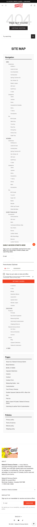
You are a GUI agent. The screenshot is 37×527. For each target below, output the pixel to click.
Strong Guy (13, 129)
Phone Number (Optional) (10, 264)
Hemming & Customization (17, 321)
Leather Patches (15, 242)
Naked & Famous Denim (14, 327)
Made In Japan (14, 83)
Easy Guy (13, 127)
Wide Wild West (14, 209)
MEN (7, 62)
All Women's (14, 142)
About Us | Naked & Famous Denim (16, 361)
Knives (12, 230)
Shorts (12, 181)
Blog (12, 339)
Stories (10, 337)
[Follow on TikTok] (22, 520)
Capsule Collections (15, 342)
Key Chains (13, 227)
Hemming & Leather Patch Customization (17, 406)
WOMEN (8, 138)
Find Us (8, 398)
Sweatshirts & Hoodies (16, 105)
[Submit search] (33, 36)
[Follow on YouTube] (18, 520)
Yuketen (13, 305)
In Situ (12, 288)
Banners (13, 239)
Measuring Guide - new (12, 383)
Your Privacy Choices (12, 389)
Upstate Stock (14, 299)
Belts (12, 184)
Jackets (12, 99)
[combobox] (7, 268)
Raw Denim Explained (16, 315)
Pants (12, 102)
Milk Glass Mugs (14, 236)
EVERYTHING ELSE (11, 212)
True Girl (13, 195)
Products (10, 310)
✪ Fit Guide (13, 118)
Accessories (14, 113)
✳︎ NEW (8, 348)
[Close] (34, 244)
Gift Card (13, 86)
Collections (11, 64)
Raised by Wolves (15, 294)
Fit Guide (13, 312)
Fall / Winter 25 (14, 80)
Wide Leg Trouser (15, 206)
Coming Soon (14, 74)
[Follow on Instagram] (14, 520)
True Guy (13, 124)
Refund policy (10, 425)
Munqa (12, 291)
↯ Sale (12, 91)
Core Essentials (14, 72)
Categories (11, 94)
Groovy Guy (13, 132)
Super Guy (13, 135)
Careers (13, 334)
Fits (9, 116)
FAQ (7, 395)
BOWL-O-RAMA (10, 368)
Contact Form (10, 380)
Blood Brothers (10, 364)
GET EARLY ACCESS (18, 281)
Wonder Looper (14, 302)
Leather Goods (14, 233)
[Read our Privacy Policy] (33, 277)
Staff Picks (13, 89)
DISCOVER (9, 308)
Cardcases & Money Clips (17, 225)
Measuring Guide (15, 318)
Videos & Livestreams (16, 345)
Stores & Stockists (15, 331)
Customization (10, 386)
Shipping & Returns (15, 324)
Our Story (13, 329)
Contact (8, 377)
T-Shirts (13, 110)
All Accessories (14, 216)
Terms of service (10, 422)
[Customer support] (34, 524)
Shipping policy (10, 429)
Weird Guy (13, 121)
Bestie (12, 200)
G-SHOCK (13, 285)
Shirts (12, 108)
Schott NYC (13, 297)
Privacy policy (10, 419)
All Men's (13, 66)
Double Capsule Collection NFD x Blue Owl (18, 392)
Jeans (12, 96)
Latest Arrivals (14, 69)
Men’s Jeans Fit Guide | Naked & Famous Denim (17, 402)
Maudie (12, 203)
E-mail (5, 256)
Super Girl (13, 198)
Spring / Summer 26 (15, 77)
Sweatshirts (13, 176)
